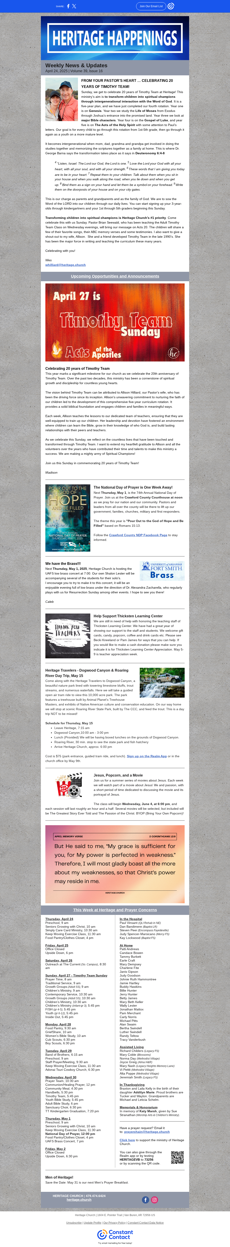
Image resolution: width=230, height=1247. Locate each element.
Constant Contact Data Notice (146, 1222)
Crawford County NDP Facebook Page (138, 535)
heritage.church (79, 1199)
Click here (127, 1140)
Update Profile (92, 1222)
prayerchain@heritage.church (147, 1132)
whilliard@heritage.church (65, 265)
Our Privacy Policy (114, 1222)
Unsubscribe (74, 1222)
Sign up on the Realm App (147, 756)
